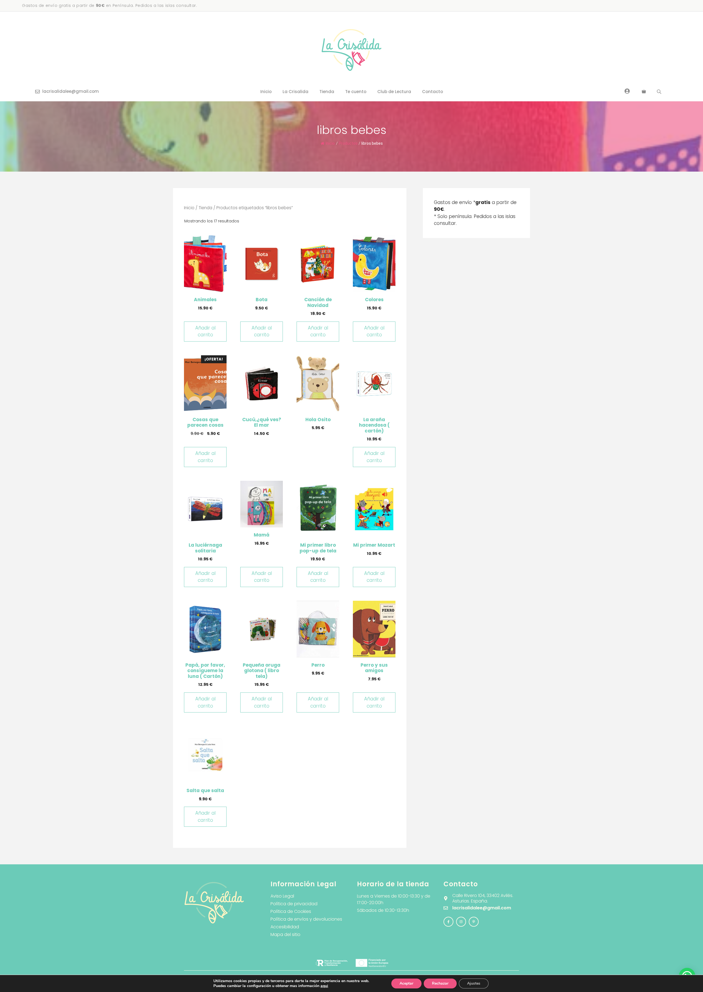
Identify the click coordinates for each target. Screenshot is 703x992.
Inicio (266, 91)
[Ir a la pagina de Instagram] (448, 922)
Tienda (326, 91)
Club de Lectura (394, 91)
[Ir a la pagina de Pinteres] (474, 922)
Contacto (432, 91)
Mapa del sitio (285, 934)
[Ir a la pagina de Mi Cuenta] (627, 91)
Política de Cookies (290, 911)
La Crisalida (295, 91)
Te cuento (355, 91)
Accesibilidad (284, 927)
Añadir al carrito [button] (205, 331)
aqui (324, 985)
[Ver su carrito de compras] (643, 91)
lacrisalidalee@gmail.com (70, 91)
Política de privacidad (293, 904)
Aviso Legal (282, 896)
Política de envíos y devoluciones (306, 919)
